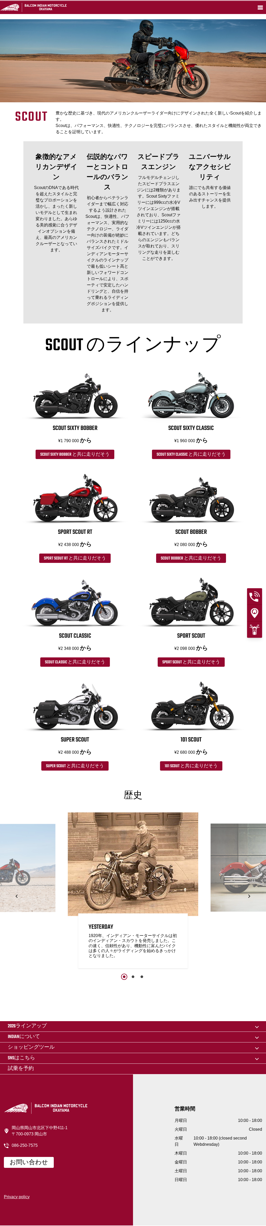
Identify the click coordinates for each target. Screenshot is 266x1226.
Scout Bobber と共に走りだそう (191, 558)
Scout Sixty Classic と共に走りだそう (191, 454)
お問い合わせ (29, 1162)
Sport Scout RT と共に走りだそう (75, 558)
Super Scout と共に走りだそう (75, 766)
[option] (133, 891)
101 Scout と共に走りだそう (191, 766)
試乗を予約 (21, 1069)
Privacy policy (17, 1197)
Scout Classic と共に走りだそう (75, 662)
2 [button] (133, 977)
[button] (17, 896)
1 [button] (124, 977)
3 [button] (142, 977)
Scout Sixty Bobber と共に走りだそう (75, 454)
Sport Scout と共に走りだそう (191, 662)
